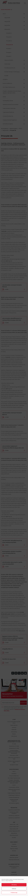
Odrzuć (14, 888)
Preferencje (14, 892)
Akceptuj (14, 884)
